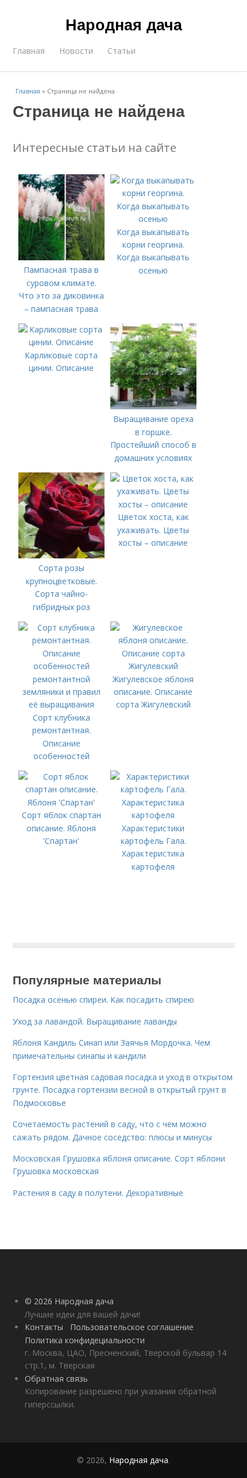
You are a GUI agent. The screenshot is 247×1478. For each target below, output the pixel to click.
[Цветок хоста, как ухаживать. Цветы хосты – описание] (153, 504)
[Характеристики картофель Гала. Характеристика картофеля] (153, 815)
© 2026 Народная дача (69, 1301)
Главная (29, 50)
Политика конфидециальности (85, 1340)
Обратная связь (56, 1378)
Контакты (44, 1326)
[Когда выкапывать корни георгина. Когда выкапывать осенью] (153, 218)
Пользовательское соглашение (132, 1326)
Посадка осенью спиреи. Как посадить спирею (103, 999)
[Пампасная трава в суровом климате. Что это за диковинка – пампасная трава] (61, 257)
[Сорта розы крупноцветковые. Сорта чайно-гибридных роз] (61, 555)
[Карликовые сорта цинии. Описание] (61, 342)
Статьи (121, 50)
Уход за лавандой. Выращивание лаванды (95, 1021)
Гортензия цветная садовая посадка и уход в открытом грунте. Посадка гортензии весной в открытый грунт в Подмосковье (123, 1090)
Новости (76, 50)
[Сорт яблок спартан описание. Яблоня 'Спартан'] (61, 802)
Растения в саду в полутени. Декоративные (98, 1192)
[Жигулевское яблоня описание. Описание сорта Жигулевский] (153, 665)
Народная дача (123, 24)
